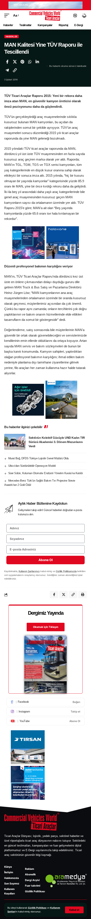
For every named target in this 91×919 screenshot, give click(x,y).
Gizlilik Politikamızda (66, 571)
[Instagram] (45, 711)
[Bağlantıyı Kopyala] (15, 70)
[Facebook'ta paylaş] (7, 61)
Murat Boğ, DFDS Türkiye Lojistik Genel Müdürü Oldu (38, 458)
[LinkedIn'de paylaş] (37, 61)
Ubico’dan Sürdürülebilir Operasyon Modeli (32, 465)
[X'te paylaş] (15, 61)
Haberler (11, 36)
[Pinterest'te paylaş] (22, 61)
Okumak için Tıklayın (45, 626)
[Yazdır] (82, 594)
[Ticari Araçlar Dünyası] (45, 15)
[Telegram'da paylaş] (7, 70)
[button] (74, 909)
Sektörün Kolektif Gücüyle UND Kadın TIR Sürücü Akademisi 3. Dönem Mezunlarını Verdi (57, 442)
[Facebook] (45, 702)
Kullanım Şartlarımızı (29, 571)
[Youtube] (45, 721)
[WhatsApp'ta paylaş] (30, 61)
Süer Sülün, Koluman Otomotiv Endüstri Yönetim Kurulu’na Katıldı (45, 473)
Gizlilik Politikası (37, 907)
